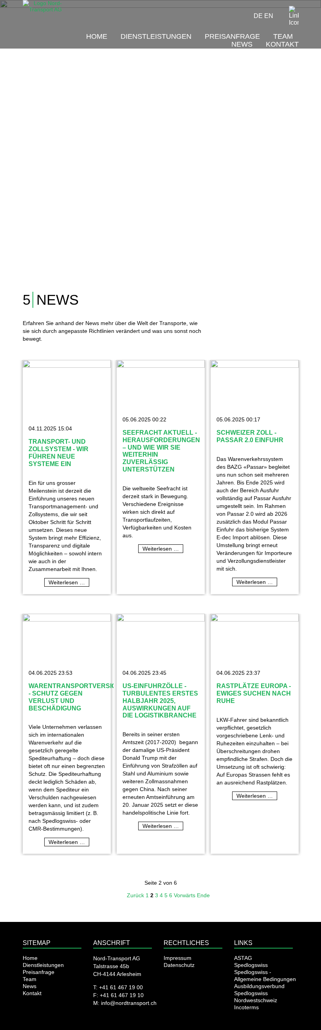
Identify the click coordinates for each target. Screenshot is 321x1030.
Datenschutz (179, 965)
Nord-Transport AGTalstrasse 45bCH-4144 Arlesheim (117, 966)
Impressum (177, 958)
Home (96, 36)
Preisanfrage (232, 36)
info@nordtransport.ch (129, 1003)
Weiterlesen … (69, 583)
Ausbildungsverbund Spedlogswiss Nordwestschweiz (259, 993)
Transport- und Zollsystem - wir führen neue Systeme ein (58, 452)
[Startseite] (43, 19)
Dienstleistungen (156, 36)
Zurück (135, 895)
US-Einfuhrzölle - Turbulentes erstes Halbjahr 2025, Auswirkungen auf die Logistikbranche (160, 700)
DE (258, 16)
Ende (203, 895)
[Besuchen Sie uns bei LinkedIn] (294, 16)
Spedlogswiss (251, 965)
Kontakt (282, 44)
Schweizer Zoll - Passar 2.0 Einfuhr (249, 436)
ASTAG (243, 958)
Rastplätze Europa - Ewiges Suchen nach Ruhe (253, 693)
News (241, 44)
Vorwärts (184, 895)
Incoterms (246, 1007)
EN (268, 16)
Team (283, 36)
